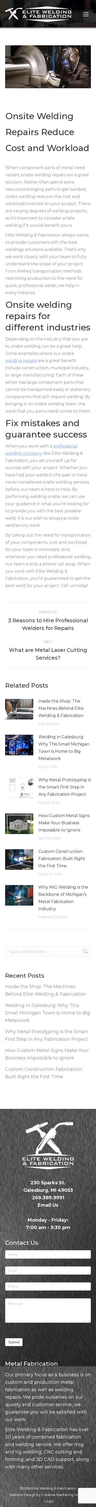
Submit (13, 1342)
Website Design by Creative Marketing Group (47, 1495)
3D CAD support (55, 1459)
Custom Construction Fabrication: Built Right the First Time (61, 858)
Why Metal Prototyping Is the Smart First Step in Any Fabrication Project (64, 787)
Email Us (48, 1205)
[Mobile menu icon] (86, 14)
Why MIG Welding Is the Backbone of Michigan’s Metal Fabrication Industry (63, 898)
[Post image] (19, 709)
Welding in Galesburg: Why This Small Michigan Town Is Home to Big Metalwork (63, 747)
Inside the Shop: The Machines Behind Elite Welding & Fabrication (61, 708)
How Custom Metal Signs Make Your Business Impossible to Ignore (64, 823)
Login (49, 1501)
